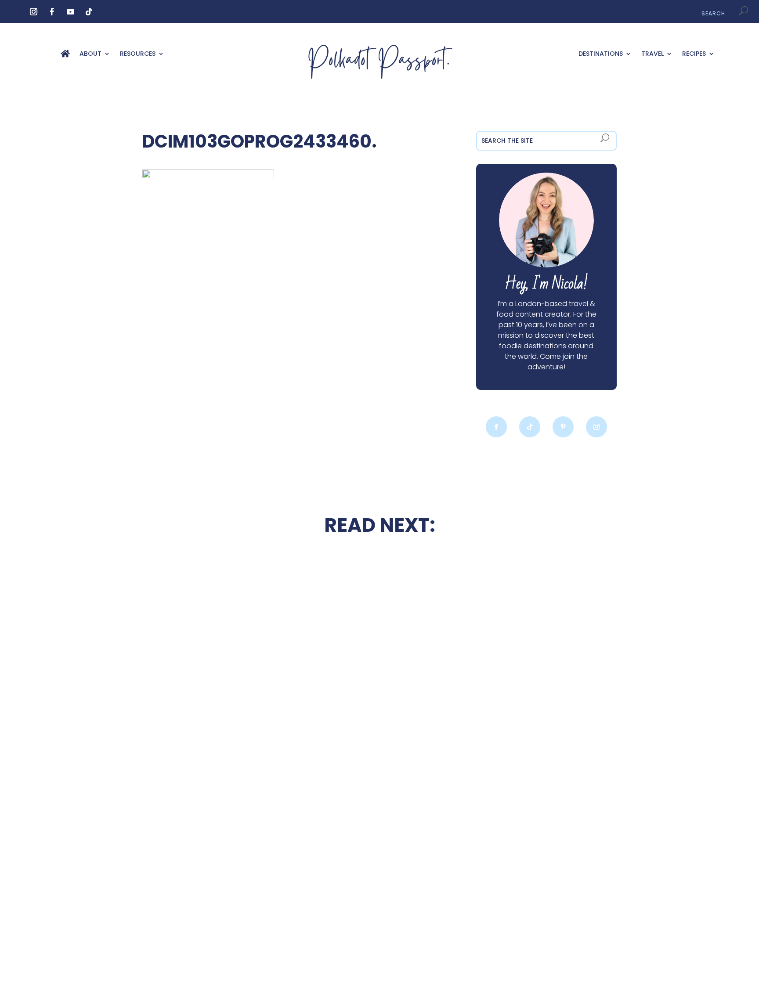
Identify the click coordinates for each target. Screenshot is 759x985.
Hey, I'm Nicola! (546, 284)
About (90, 54)
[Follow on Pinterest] (563, 426)
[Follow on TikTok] (88, 11)
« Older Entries (167, 920)
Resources (137, 54)
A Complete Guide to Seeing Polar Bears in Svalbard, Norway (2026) (212, 863)
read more (212, 700)
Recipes (694, 54)
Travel (652, 54)
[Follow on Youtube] (70, 11)
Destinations (600, 54)
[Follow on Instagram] (33, 11)
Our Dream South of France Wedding (213, 674)
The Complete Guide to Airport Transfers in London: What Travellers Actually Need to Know (546, 685)
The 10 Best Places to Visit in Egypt (379, 576)
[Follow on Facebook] (51, 11)
